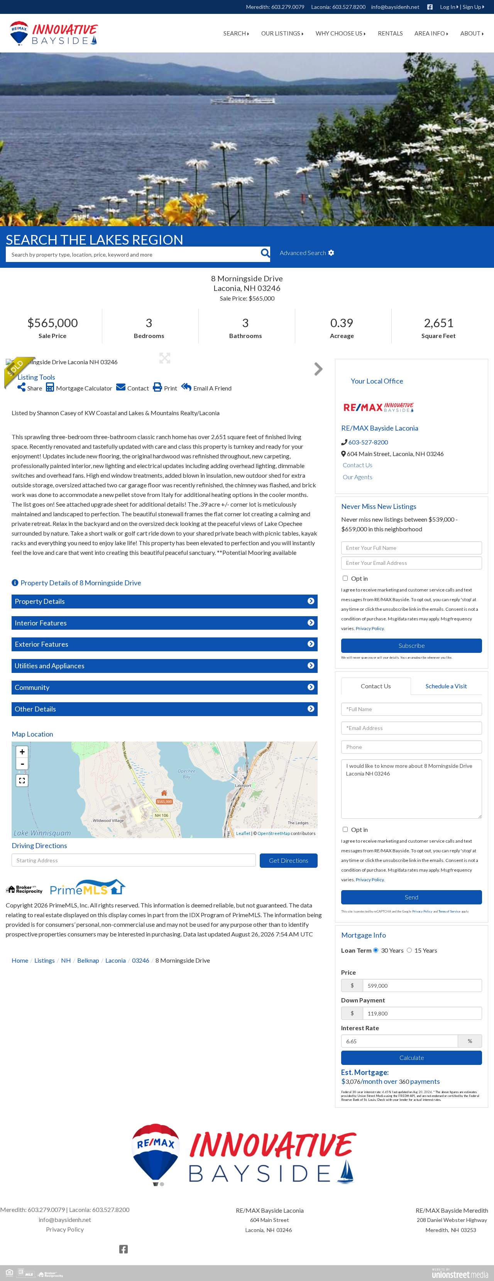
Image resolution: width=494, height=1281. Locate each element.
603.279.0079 (288, 6)
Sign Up (472, 6)
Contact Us (357, 464)
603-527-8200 (368, 442)
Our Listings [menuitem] (280, 33)
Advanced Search (303, 252)
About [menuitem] (470, 33)
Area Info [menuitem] (429, 33)
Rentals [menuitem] (390, 33)
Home (20, 960)
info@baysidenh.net (395, 6)
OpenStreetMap (273, 833)
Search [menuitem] (234, 33)
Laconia (115, 960)
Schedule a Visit (446, 686)
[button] (265, 254)
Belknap (88, 960)
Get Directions (288, 860)
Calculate (411, 1057)
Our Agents (357, 476)
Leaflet (243, 833)
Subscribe (412, 645)
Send (411, 897)
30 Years (392, 950)
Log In (447, 6)
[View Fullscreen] (22, 780)
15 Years (425, 950)
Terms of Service (449, 911)
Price (348, 972)
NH (66, 960)
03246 (140, 960)
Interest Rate (360, 1027)
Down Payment (363, 1000)
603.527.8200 (348, 6)
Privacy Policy (370, 628)
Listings (44, 960)
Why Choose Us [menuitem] (339, 33)
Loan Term (356, 950)
